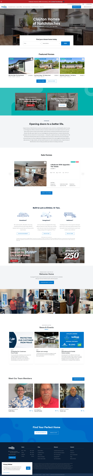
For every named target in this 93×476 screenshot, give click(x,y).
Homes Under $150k (41, 458)
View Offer (30, 105)
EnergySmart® (56, 456)
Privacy (47, 474)
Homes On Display (41, 456)
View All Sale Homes (46, 192)
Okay (28, 468)
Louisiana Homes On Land (59, 450)
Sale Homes (40, 454)
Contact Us (12, 457)
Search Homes (65, 43)
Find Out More (70, 233)
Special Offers (19, 7)
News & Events (73, 458)
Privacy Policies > (6, 472)
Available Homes (12, 7)
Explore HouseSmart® (23, 233)
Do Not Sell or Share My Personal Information (57, 474)
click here (28, 258)
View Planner (62, 105)
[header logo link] (4, 7)
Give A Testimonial (73, 454)
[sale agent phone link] (32, 410)
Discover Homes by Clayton (59, 452)
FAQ (83, 4)
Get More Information (41, 432)
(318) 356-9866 (89, 4)
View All (46, 329)
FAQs (71, 456)
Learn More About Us (78, 379)
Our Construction (27, 7)
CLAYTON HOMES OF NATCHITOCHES (74, 4)
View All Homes (41, 81)
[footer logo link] (12, 448)
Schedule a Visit (53, 432)
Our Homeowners (35, 7)
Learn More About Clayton (46, 282)
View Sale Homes (51, 81)
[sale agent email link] (30, 410)
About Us (42, 7)
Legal (44, 474)
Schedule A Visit (76, 6)
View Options (46, 233)
